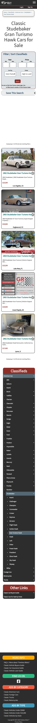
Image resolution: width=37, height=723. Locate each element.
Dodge (9, 419)
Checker (9, 399)
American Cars (19, 12)
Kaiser (9, 450)
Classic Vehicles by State (12, 716)
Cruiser (11, 513)
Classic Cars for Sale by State (13, 597)
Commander (13, 509)
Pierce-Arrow (11, 478)
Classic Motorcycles (11, 700)
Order (26, 70)
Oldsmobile (10, 470)
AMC (8, 380)
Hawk (11, 537)
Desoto (9, 415)
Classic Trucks (9, 697)
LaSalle (9, 454)
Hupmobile (10, 447)
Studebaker (27, 12)
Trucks (6, 580)
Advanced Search (30, 85)
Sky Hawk (12, 560)
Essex (8, 431)
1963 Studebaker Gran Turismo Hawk (18, 214)
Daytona (12, 517)
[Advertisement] (18, 118)
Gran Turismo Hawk (9, 14)
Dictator (12, 521)
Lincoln (9, 458)
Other (11, 545)
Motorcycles (8, 576)
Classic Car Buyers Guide (11, 593)
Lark (10, 541)
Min (6, 61)
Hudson (9, 443)
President (12, 552)
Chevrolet (10, 403)
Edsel (8, 427)
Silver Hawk (13, 556)
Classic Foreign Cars (11, 695)
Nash (8, 466)
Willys (8, 568)
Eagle (8, 423)
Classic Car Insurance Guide (14, 668)
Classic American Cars (11, 692)
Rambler (9, 490)
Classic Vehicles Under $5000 (14, 710)
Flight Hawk (13, 525)
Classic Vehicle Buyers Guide (14, 665)
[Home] (7, 2)
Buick (8, 392)
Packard (9, 474)
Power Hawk (13, 549)
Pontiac (9, 486)
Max (13, 61)
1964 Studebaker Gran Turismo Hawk (18, 256)
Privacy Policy (18, 722)
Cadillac (9, 396)
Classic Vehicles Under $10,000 (15, 713)
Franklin (9, 439)
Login (21, 7)
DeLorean (10, 411)
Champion (12, 505)
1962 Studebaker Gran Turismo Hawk (18, 173)
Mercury (9, 462)
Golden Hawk (13, 529)
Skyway (11, 564)
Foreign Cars (8, 572)
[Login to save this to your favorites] (32, 174)
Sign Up (30, 7)
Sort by (10, 70)
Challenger (12, 501)
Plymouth (10, 482)
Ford (8, 435)
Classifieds (11, 12)
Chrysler (9, 407)
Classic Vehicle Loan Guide (13, 671)
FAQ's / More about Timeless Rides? (16, 662)
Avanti (9, 388)
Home (5, 12)
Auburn (9, 384)
